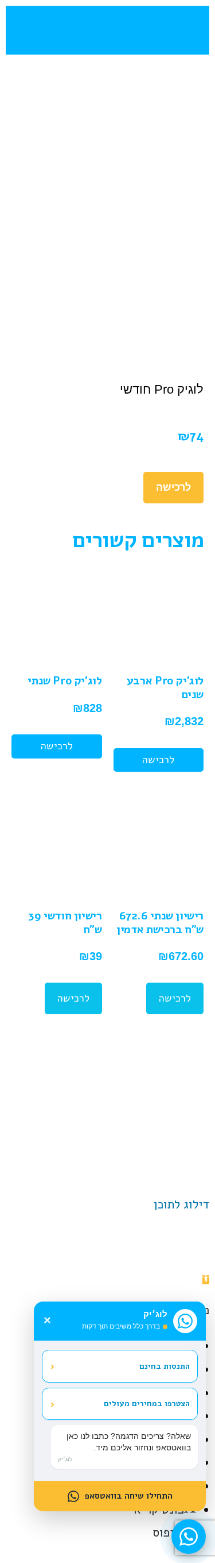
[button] (181, 30)
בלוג (74, 1087)
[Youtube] (107, 1171)
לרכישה (173, 487)
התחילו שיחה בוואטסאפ (128, 1496)
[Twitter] (79, 1171)
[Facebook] (136, 1171)
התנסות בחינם (120, 1366)
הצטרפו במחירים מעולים (120, 1404)
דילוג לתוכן (181, 1204)
